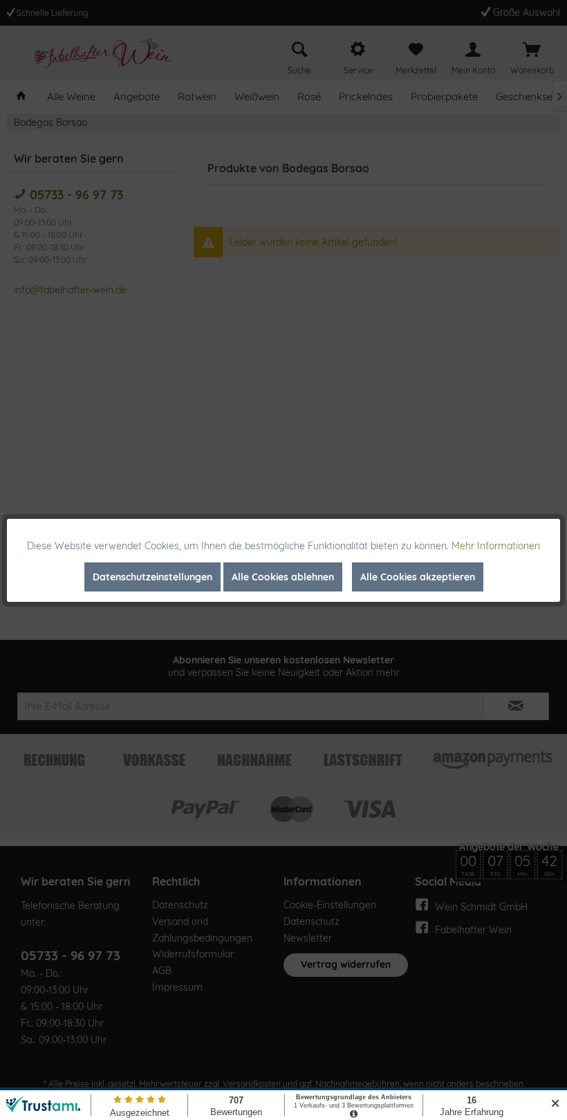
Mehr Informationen (496, 546)
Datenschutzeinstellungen (152, 577)
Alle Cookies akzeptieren (417, 577)
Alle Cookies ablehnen (283, 577)
